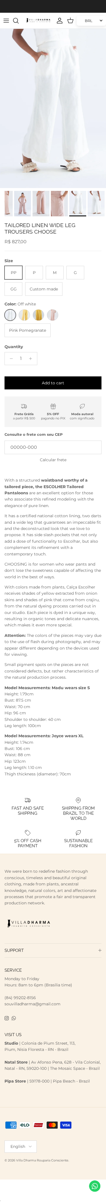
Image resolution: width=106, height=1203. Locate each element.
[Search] (18, 20)
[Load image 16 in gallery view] (53, 108)
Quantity (14, 346)
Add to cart (53, 382)
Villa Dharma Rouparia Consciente (42, 1160)
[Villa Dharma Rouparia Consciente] (38, 21)
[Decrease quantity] (10, 358)
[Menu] (6, 20)
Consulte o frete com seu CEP (34, 434)
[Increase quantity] (32, 358)
